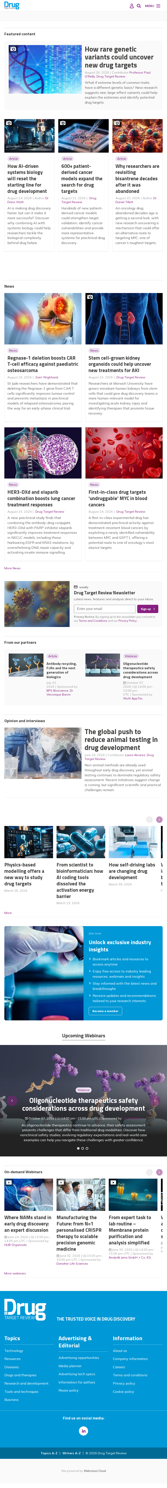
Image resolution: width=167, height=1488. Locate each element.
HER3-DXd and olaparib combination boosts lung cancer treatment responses (41, 498)
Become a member (105, 1011)
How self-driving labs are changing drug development (132, 871)
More (8, 913)
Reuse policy (68, 1390)
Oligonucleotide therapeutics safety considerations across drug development (140, 670)
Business (11, 1399)
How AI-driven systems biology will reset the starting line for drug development (27, 178)
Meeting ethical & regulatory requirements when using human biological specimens (83, 1104)
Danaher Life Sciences (72, 1264)
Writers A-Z (71, 1453)
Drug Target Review (111, 76)
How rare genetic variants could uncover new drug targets (119, 57)
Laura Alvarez (135, 755)
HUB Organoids (15, 1245)
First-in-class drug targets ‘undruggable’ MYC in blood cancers (118, 498)
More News (12, 568)
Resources (12, 1359)
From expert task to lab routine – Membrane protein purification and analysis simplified (130, 1229)
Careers (119, 1367)
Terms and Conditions (93, 620)
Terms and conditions (130, 1375)
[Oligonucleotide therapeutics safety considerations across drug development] (87, 1148)
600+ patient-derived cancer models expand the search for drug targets (81, 178)
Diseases (11, 1367)
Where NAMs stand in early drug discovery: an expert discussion (27, 1223)
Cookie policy (123, 1391)
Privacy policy (124, 1383)
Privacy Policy (128, 620)
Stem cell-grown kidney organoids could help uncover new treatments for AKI (120, 364)
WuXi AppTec (133, 698)
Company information (130, 1359)
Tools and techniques (21, 1391)
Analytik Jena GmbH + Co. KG (130, 1257)
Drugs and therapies (20, 1375)
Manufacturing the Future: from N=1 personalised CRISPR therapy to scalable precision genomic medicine (79, 1232)
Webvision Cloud (95, 1471)
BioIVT (134, 1118)
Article (13, 159)
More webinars (15, 1273)
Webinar (131, 656)
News (13, 350)
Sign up (146, 609)
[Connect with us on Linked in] (83, 1431)
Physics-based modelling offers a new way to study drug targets (24, 874)
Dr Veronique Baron (60, 692)
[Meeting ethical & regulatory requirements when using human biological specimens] (78, 1148)
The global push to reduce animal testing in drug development (121, 739)
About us (120, 1350)
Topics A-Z (49, 1453)
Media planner (70, 1366)
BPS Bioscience (57, 691)
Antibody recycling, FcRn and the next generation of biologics (62, 670)
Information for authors (76, 1382)
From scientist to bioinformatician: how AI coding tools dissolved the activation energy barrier (80, 880)
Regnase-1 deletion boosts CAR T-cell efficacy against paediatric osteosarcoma (42, 364)
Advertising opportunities (78, 1357)
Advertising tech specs (76, 1374)
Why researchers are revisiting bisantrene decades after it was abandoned (137, 178)
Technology (13, 1350)
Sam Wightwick (46, 377)
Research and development (26, 1383)
